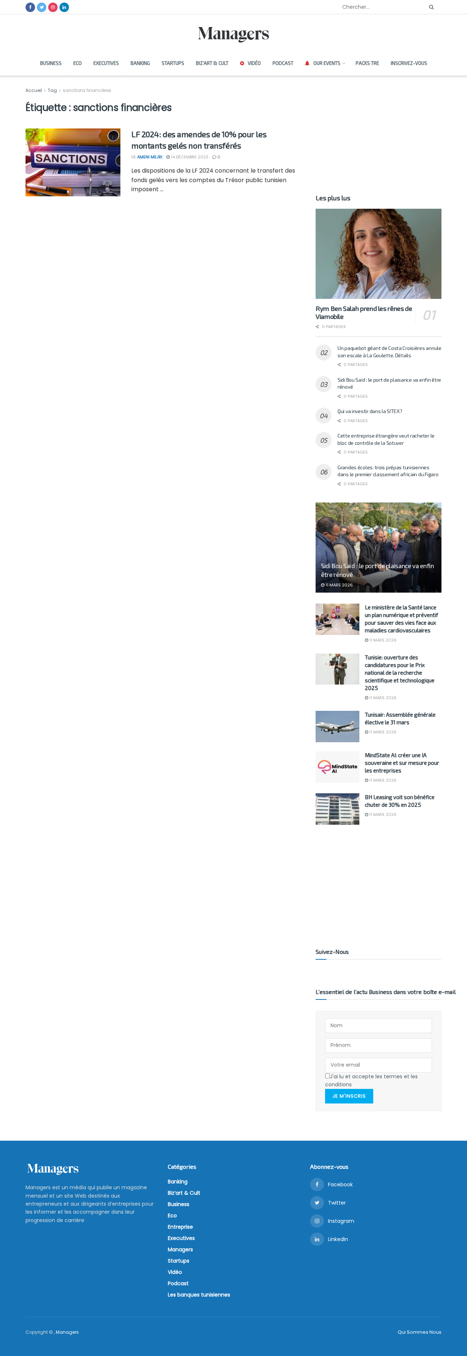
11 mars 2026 (338, 585)
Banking (140, 63)
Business (51, 63)
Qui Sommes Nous (419, 1332)
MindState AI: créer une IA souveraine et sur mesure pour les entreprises (402, 763)
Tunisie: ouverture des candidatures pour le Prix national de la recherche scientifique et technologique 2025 (400, 672)
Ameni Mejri (149, 157)
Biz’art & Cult (212, 63)
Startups (173, 63)
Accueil (34, 90)
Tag (52, 90)
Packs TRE (367, 63)
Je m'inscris (349, 1096)
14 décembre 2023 (189, 157)
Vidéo (254, 63)
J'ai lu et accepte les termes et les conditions (371, 1080)
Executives (106, 63)
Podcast (283, 63)
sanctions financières (87, 90)
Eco (77, 63)
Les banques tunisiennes (199, 1294)
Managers (180, 1249)
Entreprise (180, 1226)
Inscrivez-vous (409, 63)
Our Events (326, 63)
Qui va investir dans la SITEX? (369, 411)
